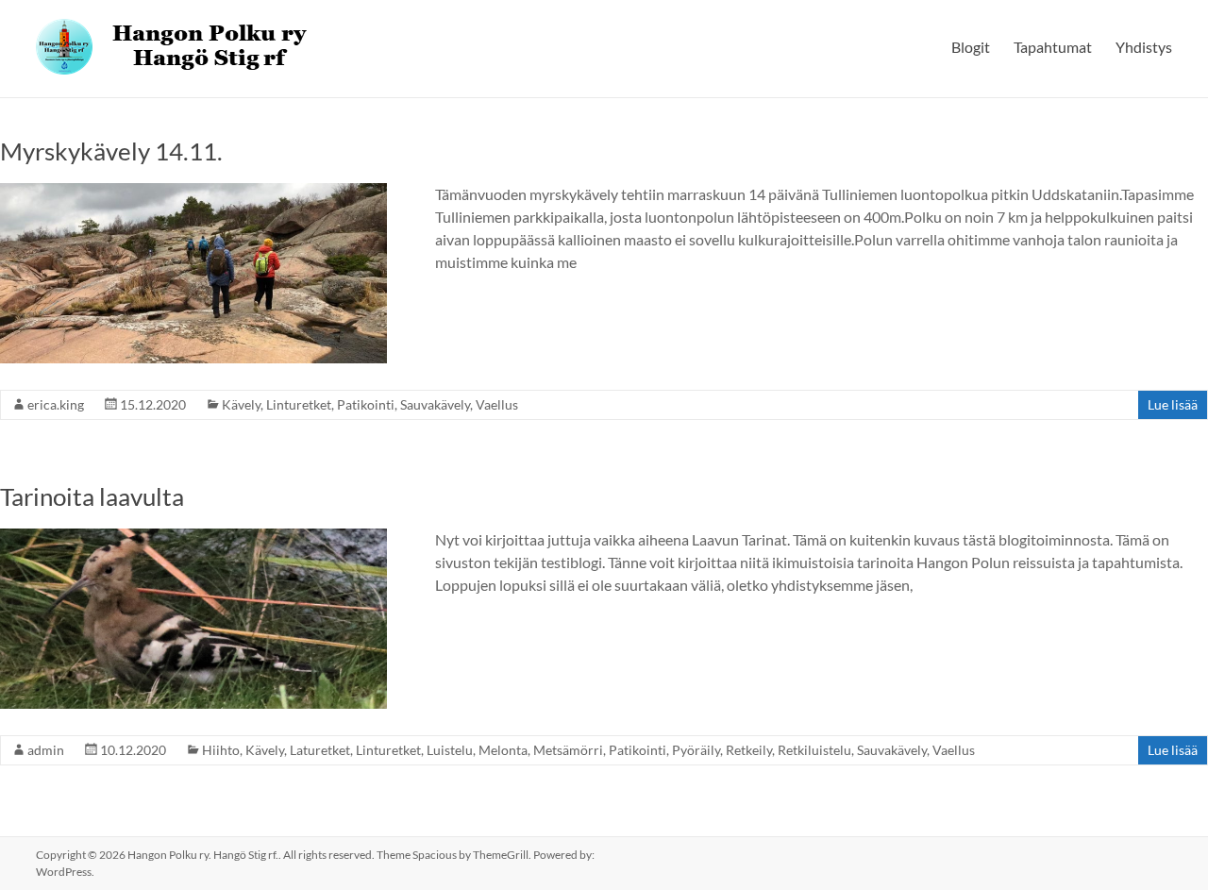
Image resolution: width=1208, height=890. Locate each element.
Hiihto (221, 750)
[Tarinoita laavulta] (193, 537)
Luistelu (450, 750)
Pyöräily (696, 750)
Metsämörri (568, 750)
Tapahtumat (1053, 47)
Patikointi (365, 404)
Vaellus (497, 404)
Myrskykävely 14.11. (111, 151)
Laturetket (320, 750)
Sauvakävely (435, 404)
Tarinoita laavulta (92, 496)
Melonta (503, 750)
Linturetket (298, 404)
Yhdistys (1144, 47)
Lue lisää (1173, 404)
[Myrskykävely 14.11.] (193, 192)
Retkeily (749, 750)
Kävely (241, 404)
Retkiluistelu (814, 750)
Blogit (970, 47)
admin (45, 750)
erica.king (55, 404)
